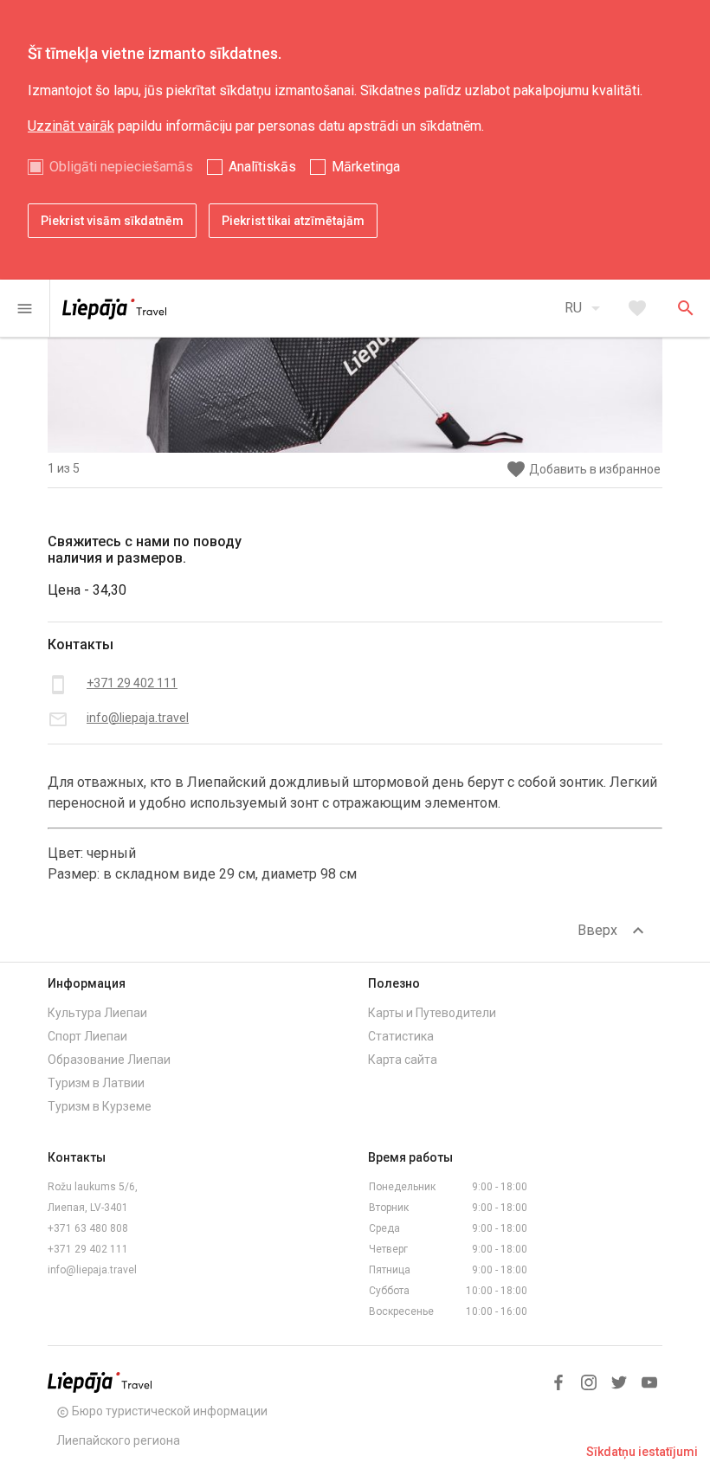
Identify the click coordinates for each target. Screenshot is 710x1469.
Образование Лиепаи (109, 1059)
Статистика (401, 1036)
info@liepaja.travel (92, 1270)
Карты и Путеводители (432, 1013)
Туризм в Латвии (96, 1083)
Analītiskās (262, 166)
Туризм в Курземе (100, 1106)
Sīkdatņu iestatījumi (642, 1452)
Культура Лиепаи (97, 1013)
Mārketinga (366, 166)
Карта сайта (402, 1059)
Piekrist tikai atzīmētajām (293, 221)
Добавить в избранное (583, 470)
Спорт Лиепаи (87, 1036)
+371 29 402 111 (88, 1249)
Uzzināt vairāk (71, 126)
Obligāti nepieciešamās (121, 166)
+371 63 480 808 (88, 1228)
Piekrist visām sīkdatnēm (112, 221)
